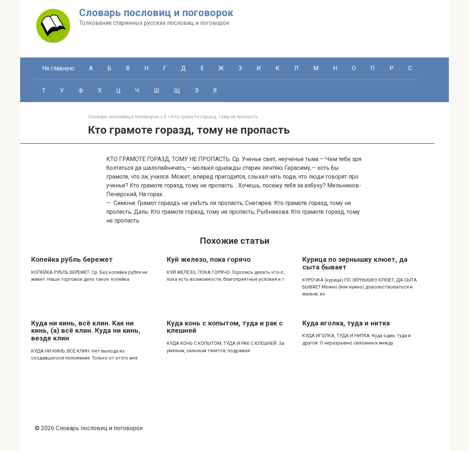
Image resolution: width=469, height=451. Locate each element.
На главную (58, 68)
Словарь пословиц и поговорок (156, 13)
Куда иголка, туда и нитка (346, 323)
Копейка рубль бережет (72, 259)
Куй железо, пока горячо (209, 259)
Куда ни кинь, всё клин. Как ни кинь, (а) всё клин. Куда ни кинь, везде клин (85, 331)
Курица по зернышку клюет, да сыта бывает (354, 263)
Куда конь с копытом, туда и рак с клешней (225, 327)
